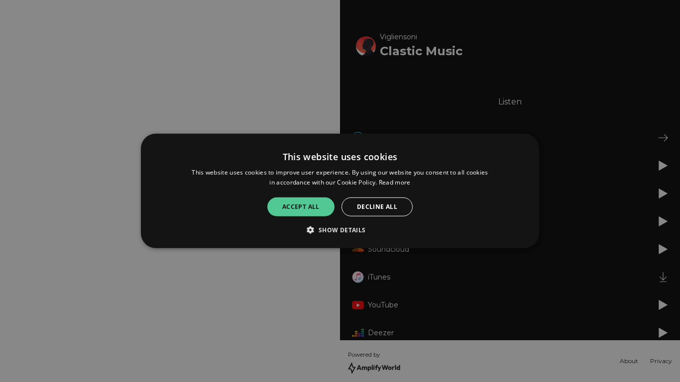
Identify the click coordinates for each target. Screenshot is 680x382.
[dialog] (340, 191)
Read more (395, 182)
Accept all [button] (301, 206)
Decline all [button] (377, 206)
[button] (339, 230)
